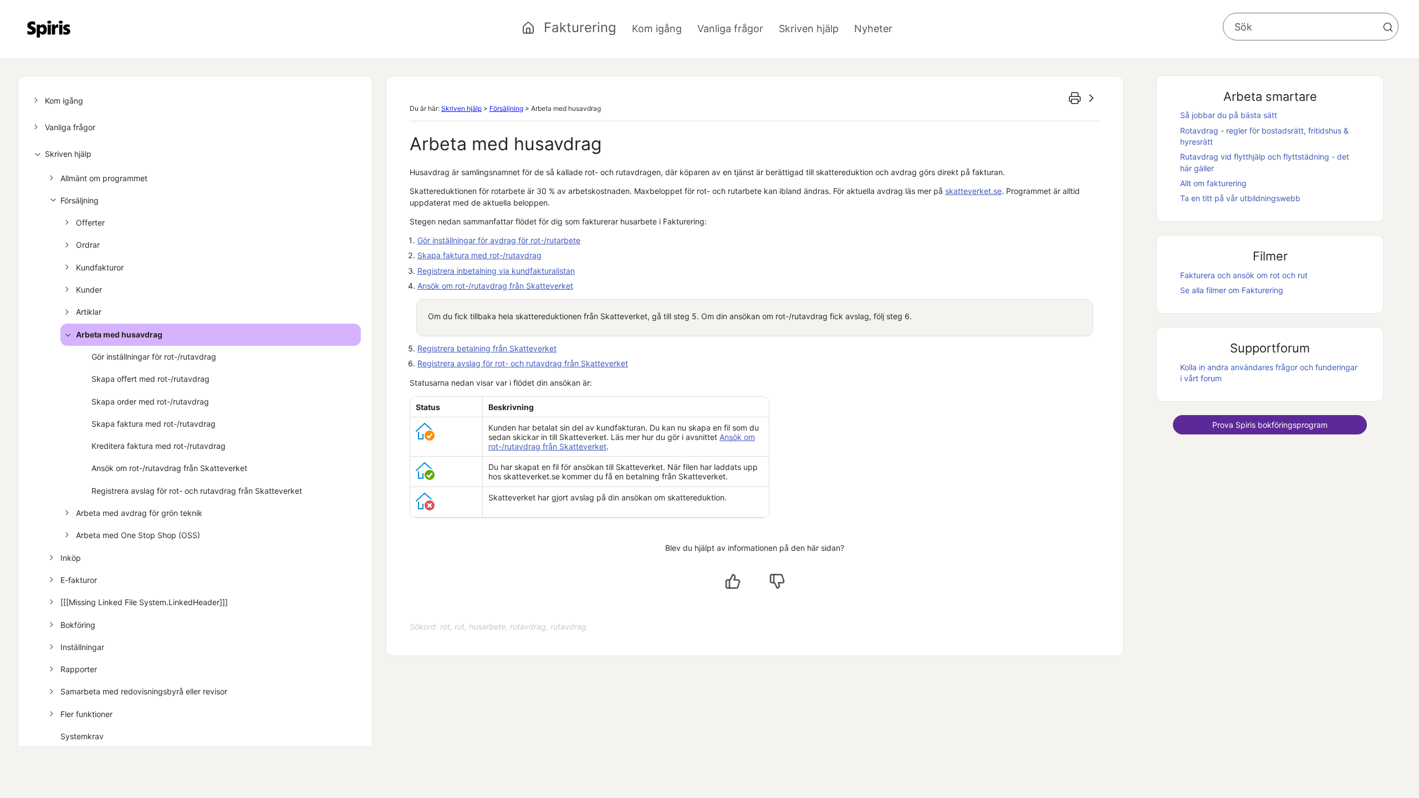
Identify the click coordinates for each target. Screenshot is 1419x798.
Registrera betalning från (487, 348)
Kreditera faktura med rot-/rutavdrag (158, 446)
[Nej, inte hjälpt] (777, 581)
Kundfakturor (100, 267)
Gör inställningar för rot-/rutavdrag (153, 356)
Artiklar (88, 311)
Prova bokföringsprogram (1270, 424)
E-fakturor (78, 580)
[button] (1388, 27)
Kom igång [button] (657, 28)
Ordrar (88, 244)
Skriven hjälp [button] (809, 28)
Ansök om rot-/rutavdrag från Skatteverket (169, 468)
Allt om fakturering (1213, 183)
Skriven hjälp (68, 153)
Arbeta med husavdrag (119, 334)
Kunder (89, 289)
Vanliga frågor (70, 127)
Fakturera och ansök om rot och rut (1244, 275)
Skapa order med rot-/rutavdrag (150, 401)
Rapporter (78, 669)
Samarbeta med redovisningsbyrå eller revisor (143, 691)
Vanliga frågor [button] (730, 28)
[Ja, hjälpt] (733, 581)
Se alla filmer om (1231, 290)
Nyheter (873, 28)
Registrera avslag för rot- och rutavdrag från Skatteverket (196, 490)
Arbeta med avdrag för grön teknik (139, 513)
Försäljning (79, 200)
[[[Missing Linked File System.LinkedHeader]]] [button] (144, 602)
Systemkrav (82, 736)
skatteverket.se (973, 191)
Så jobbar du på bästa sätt (1228, 115)
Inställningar (82, 647)
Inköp (70, 557)
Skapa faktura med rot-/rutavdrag (153, 423)
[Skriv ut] (1075, 98)
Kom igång (64, 100)
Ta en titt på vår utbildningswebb (1240, 198)
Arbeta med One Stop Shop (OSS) (138, 535)
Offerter (90, 222)
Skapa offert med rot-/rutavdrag (150, 378)
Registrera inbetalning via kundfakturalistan (496, 270)
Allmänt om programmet (103, 178)
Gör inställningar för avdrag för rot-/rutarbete (498, 240)
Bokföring (77, 625)
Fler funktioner (86, 714)
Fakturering (580, 27)
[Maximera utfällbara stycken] (1091, 98)
